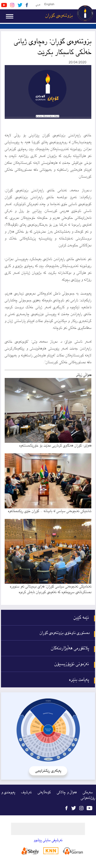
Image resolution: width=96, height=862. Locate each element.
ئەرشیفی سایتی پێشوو (48, 840)
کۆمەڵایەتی (44, 792)
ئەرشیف (26, 792)
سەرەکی (88, 792)
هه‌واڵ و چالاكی (67, 792)
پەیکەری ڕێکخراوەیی (48, 771)
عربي (38, 4)
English (49, 4)
